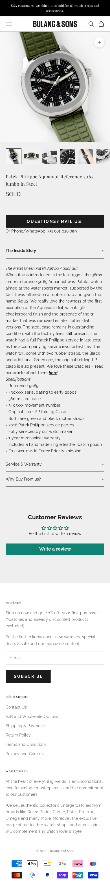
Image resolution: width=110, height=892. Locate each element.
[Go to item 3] (50, 156)
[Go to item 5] (86, 156)
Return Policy (18, 735)
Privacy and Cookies (25, 753)
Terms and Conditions (26, 744)
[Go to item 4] (68, 156)
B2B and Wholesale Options (32, 716)
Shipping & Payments (26, 726)
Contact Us (16, 707)
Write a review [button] (55, 549)
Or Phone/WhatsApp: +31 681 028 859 (41, 231)
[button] (55, 251)
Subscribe (28, 676)
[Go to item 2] (31, 156)
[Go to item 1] (13, 156)
